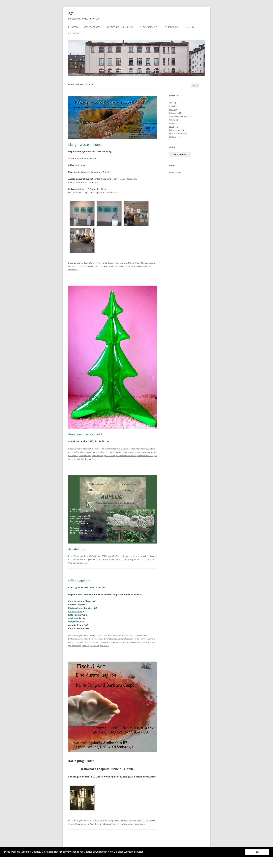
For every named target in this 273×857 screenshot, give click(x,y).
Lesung (172, 119)
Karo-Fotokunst (122, 642)
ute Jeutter (72, 459)
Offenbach (147, 266)
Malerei (131, 263)
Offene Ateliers (79, 580)
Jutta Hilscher (109, 455)
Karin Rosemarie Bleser (126, 455)
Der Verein (73, 27)
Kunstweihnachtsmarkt (85, 434)
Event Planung (171, 27)
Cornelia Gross (85, 455)
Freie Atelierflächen (149, 27)
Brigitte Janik (74, 618)
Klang (133, 266)
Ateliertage (112, 639)
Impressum (189, 27)
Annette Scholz (86, 639)
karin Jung (122, 824)
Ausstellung (76, 549)
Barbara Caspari (123, 266)
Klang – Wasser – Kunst (85, 144)
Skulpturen (146, 263)
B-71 (113, 556)
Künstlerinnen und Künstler (120, 27)
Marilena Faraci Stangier (146, 455)
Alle (170, 102)
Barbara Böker (130, 452)
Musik (137, 263)
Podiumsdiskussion (177, 133)
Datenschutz (74, 33)
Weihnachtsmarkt (85, 459)
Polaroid (85, 645)
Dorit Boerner (97, 455)
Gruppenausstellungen (117, 263)
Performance (174, 130)
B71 (71, 13)
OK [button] (257, 852)
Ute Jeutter (73, 621)
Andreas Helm (102, 559)
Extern (119, 556)
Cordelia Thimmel (139, 639)
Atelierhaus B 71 (95, 266)
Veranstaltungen (92, 27)
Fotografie (115, 448)
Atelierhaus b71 (108, 266)
